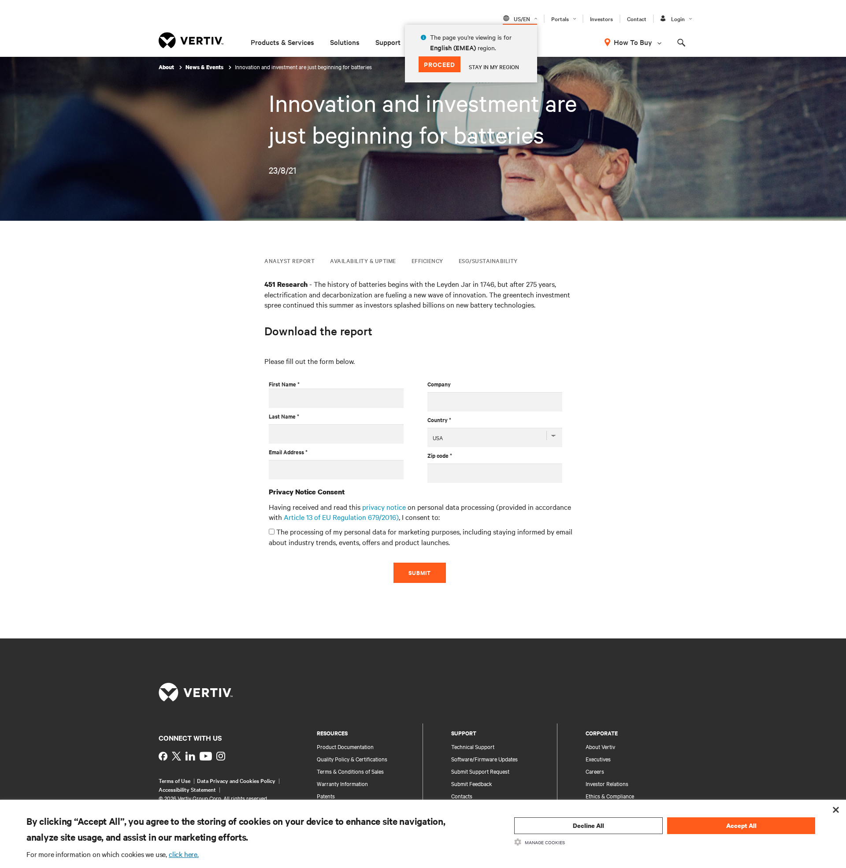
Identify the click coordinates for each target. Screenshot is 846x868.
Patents (326, 796)
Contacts (461, 796)
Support (388, 42)
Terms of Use (174, 780)
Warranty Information (342, 783)
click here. (184, 854)
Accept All (741, 825)
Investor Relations (607, 783)
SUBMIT (419, 572)
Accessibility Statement (187, 789)
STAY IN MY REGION (494, 66)
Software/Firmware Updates (484, 759)
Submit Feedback (471, 783)
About (167, 67)
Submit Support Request (480, 771)
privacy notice (384, 507)
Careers (595, 771)
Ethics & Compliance (610, 796)
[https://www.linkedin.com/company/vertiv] (190, 756)
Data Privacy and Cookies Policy (236, 780)
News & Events (205, 67)
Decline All (588, 825)
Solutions (345, 42)
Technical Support (472, 746)
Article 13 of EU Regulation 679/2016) (341, 517)
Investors (601, 18)
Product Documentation (345, 746)
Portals (560, 18)
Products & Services (282, 42)
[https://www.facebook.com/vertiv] (163, 756)
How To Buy (633, 42)
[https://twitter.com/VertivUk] (176, 756)
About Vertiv (600, 746)
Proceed (439, 64)
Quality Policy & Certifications (352, 759)
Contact (636, 18)
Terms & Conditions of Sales (350, 771)
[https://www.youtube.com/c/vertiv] (206, 756)
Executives (598, 759)
